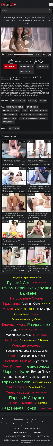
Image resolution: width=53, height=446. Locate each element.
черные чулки (16, 372)
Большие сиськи (18, 101)
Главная (15, 429)
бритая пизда (40, 371)
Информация (10, 66)
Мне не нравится (34, 61)
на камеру (43, 308)
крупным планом (41, 382)
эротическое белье (11, 111)
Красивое (32, 101)
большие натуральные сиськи (34, 114)
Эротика (43, 101)
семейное (13, 356)
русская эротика (39, 392)
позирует (35, 314)
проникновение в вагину (34, 340)
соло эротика (11, 340)
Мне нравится (11, 61)
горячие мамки (16, 382)
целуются (17, 277)
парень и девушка (26, 398)
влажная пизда (26, 330)
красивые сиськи (10, 114)
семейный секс (37, 387)
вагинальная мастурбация (27, 319)
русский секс (19, 283)
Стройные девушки (33, 288)
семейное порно (24, 308)
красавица (11, 304)
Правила (37, 432)
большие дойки (9, 118)
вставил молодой (15, 376)
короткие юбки (40, 335)
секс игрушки (12, 366)
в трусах (13, 403)
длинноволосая (29, 403)
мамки (8, 309)
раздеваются (39, 325)
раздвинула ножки (19, 408)
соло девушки (9, 122)
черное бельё (32, 107)
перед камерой (18, 392)
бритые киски (39, 283)
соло (25, 111)
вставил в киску (18, 361)
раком (7, 288)
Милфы (42, 403)
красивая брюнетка (38, 111)
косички (39, 330)
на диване (26, 293)
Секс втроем (17, 387)
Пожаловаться (26, 66)
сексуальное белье (14, 107)
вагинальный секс (32, 356)
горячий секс (30, 303)
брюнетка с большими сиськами (33, 118)
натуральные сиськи (26, 298)
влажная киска (14, 324)
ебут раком (40, 361)
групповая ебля (33, 277)
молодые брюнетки (26, 345)
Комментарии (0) (26, 72)
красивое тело (44, 408)
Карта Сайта (43, 436)
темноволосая (38, 366)
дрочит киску (21, 314)
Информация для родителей (17, 436)
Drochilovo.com (18, 419)
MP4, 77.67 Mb (14, 128)
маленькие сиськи (19, 335)
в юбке (46, 303)
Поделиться (42, 66)
